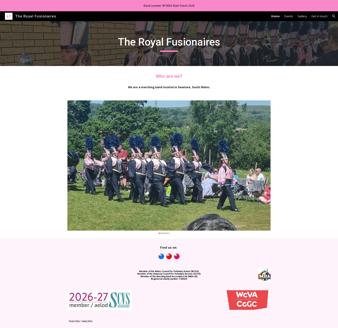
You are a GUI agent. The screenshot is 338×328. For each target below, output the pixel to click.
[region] (169, 5)
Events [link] (288, 16)
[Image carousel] (169, 167)
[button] (334, 16)
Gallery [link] (302, 16)
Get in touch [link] (319, 16)
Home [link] (275, 16)
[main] (169, 43)
